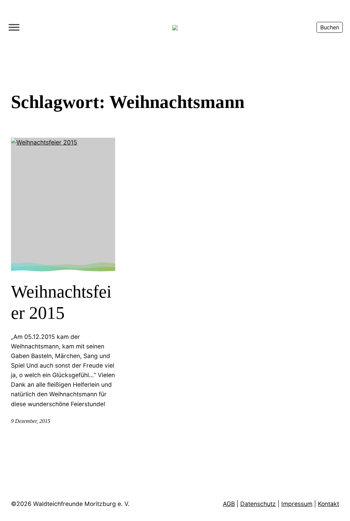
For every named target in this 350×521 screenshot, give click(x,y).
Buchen (329, 27)
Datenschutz (258, 503)
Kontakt (328, 503)
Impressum (296, 503)
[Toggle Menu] (14, 27)
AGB (229, 503)
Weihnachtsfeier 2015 (61, 302)
